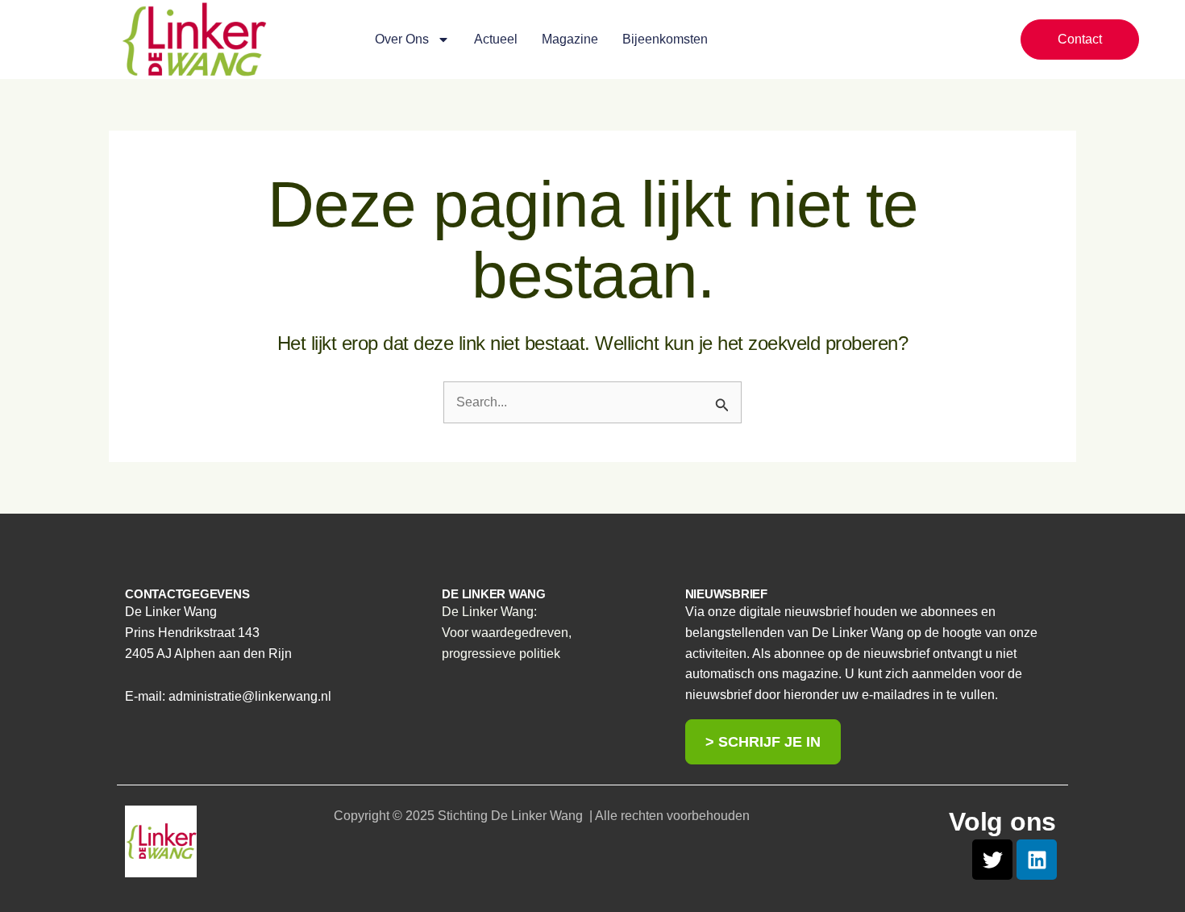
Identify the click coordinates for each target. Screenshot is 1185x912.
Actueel (496, 39)
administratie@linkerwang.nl (249, 696)
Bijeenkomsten (665, 39)
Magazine (570, 39)
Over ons (402, 39)
